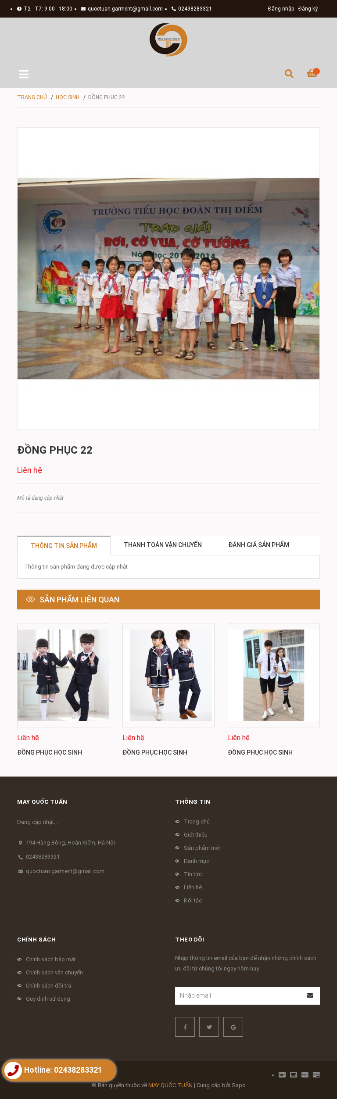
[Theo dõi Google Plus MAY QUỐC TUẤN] (233, 1027)
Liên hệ (193, 887)
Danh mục (196, 861)
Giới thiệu (196, 834)
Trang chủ (197, 821)
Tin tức (193, 874)
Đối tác (193, 900)
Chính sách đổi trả (48, 985)
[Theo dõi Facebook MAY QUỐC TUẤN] (185, 1027)
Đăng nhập (281, 9)
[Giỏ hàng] (313, 74)
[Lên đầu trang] (312, 1056)
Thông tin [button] (193, 801)
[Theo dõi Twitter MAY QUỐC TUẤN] (209, 1027)
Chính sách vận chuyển (54, 972)
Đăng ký (308, 9)
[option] (63, 693)
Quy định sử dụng (48, 998)
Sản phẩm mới (202, 848)
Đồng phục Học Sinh (49, 752)
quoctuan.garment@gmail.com (125, 9)
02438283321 (195, 9)
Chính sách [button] (36, 939)
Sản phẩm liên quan (79, 599)
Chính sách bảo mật (51, 959)
